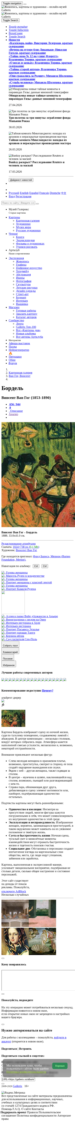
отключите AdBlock (13, 891)
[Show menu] (24, 4)
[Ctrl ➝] (29, 616)
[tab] (14, 404)
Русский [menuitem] (14, 192)
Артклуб (19, 252)
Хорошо (60, 1065)
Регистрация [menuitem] (23, 196)
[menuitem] (63, 192)
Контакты (38, 1109)
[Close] (37, 203)
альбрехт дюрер (11, 697)
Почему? (47, 690)
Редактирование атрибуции (18, 543)
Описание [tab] (16, 410)
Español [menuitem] (34, 192)
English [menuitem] (24, 192)
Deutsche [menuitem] (55, 192)
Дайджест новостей (21, 180)
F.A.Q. (17, 1109)
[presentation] (41, 417)
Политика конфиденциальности (37, 1115)
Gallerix (17, 1086)
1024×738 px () (26, 546)
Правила (33, 1112)
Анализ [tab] (13, 414)
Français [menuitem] (44, 192)
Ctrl (36, 566)
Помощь (7, 1109)
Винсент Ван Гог (26, 550)
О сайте (26, 1109)
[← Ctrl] (18, 588)
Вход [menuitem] (12, 196)
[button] (18, 26)
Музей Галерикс (19, 211)
